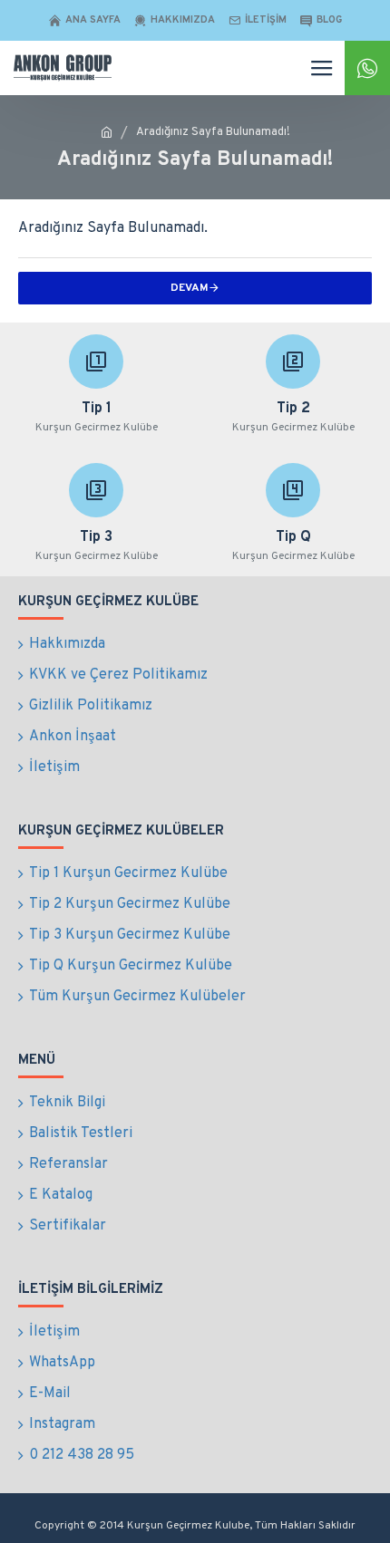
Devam (190, 288)
